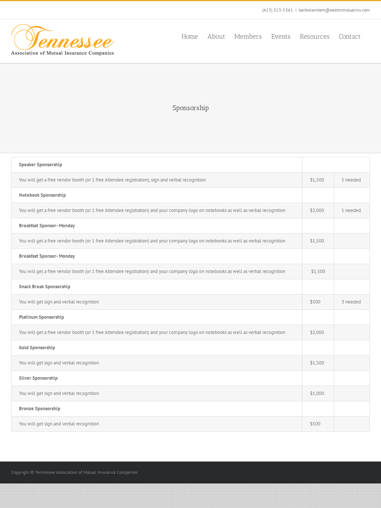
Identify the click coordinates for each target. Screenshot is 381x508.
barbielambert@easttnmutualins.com (334, 10)
